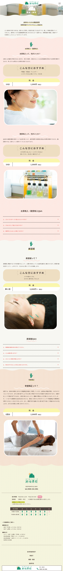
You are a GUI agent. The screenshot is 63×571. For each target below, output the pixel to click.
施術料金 (31, 563)
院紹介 (31, 555)
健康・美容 (31, 559)
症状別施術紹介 (31, 552)
